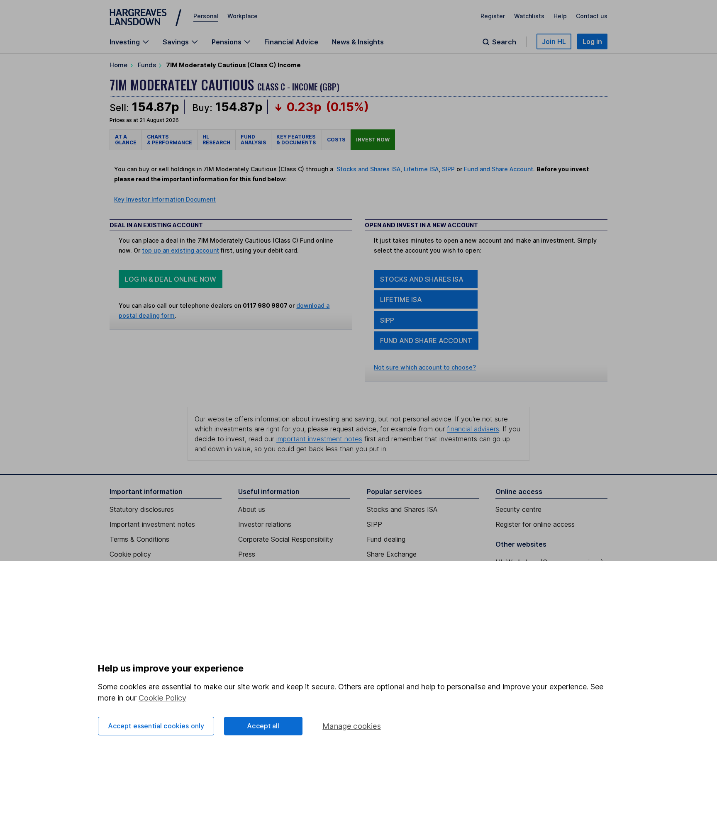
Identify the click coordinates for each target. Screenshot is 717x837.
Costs (336, 139)
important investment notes (319, 439)
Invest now (373, 139)
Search (504, 42)
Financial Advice (291, 42)
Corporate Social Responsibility (285, 539)
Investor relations (264, 524)
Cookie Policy (162, 697)
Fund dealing (386, 539)
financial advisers (473, 429)
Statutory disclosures (142, 509)
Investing (125, 42)
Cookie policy (130, 554)
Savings (176, 42)
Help (560, 15)
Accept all (263, 726)
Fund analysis (253, 140)
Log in (592, 41)
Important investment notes (152, 524)
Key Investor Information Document (165, 199)
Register (492, 15)
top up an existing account (180, 250)
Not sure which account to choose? (425, 367)
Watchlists (529, 15)
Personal (205, 15)
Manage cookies (351, 726)
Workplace (242, 15)
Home (118, 65)
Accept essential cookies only (156, 726)
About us (251, 509)
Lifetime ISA (421, 169)
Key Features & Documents (296, 140)
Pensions (226, 42)
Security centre (518, 509)
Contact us (591, 15)
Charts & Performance (169, 140)
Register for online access (535, 524)
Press (246, 554)
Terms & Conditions (139, 539)
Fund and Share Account (498, 169)
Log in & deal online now (170, 279)
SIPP (448, 169)
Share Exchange (392, 554)
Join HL (554, 41)
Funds (147, 65)
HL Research (216, 140)
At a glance (126, 140)
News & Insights (358, 42)
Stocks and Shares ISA (368, 169)
